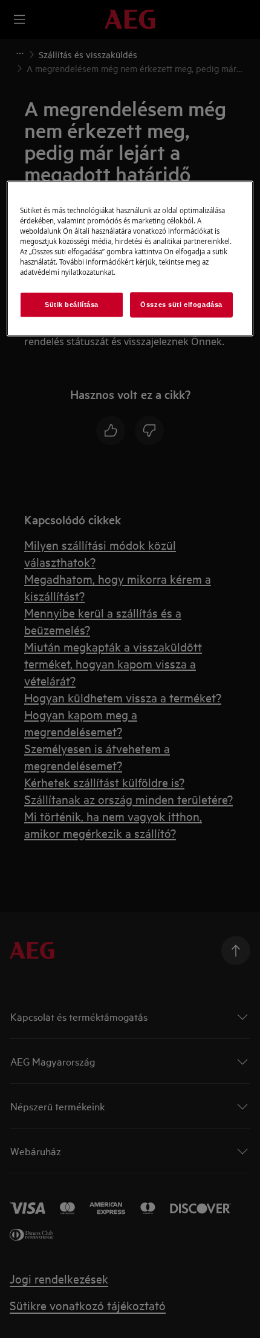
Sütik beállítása (72, 304)
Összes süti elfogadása (181, 304)
